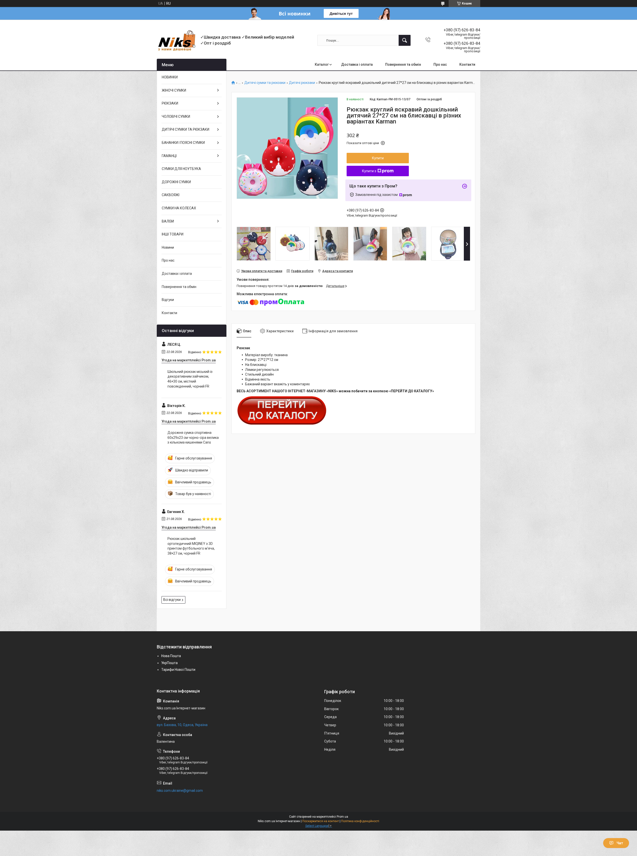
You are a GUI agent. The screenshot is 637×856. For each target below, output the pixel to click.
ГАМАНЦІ (169, 156)
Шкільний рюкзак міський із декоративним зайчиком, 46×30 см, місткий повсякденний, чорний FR (189, 379)
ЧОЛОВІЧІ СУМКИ (176, 116)
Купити (378, 158)
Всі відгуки (172, 600)
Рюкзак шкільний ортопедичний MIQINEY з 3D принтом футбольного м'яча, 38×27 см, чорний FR (191, 546)
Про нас (440, 64)
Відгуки (168, 300)
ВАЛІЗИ (168, 221)
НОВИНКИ (170, 77)
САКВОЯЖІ (170, 195)
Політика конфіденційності (360, 821)
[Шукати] (405, 40)
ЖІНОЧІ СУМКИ (174, 90)
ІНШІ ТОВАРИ (172, 234)
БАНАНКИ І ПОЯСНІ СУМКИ (183, 143)
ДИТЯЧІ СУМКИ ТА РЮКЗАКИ (185, 129)
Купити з (369, 171)
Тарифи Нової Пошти (178, 670)
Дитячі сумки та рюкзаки (264, 83)
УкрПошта (169, 663)
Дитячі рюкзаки (302, 83)
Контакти (467, 64)
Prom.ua (342, 816)
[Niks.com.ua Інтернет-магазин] (177, 40)
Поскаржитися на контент (320, 821)
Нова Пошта (171, 656)
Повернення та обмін (403, 64)
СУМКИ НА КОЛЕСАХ (179, 208)
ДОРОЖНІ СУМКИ (176, 182)
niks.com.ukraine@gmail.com (180, 791)
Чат (620, 843)
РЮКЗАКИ (170, 103)
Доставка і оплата (357, 64)
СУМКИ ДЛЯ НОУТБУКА (181, 169)
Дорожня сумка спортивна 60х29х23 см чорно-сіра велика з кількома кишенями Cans (193, 437)
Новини (168, 247)
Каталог (322, 64)
